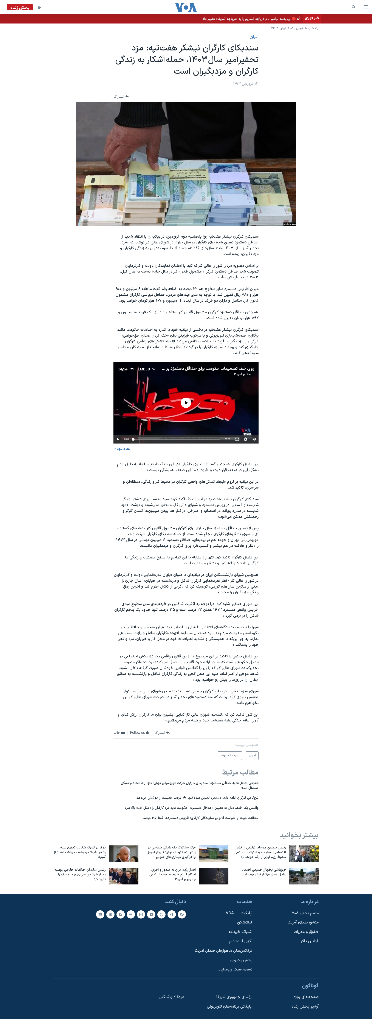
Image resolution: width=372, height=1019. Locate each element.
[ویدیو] (39, 7)
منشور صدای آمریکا (303, 922)
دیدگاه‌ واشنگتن (171, 997)
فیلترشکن (244, 922)
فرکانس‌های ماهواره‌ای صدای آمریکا (223, 951)
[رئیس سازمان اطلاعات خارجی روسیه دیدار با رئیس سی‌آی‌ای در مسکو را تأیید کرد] (123, 876)
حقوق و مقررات (306, 932)
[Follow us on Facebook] (182, 914)
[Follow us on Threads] (131, 914)
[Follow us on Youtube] (151, 914)
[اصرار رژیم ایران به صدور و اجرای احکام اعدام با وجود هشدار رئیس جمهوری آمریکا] (213, 876)
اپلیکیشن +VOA (239, 913)
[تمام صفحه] (237, 439)
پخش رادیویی (241, 960)
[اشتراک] (100, 914)
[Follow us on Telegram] (171, 914)
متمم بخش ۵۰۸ (305, 913)
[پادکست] (110, 914)
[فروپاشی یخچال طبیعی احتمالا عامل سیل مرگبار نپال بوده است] (304, 876)
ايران (254, 37)
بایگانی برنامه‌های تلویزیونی (229, 1007)
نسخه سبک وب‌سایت (235, 969)
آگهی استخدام (240, 941)
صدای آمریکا (242, 374)
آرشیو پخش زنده (305, 1007)
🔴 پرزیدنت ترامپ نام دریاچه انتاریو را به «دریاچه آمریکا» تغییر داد (249, 19)
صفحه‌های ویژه (306, 997)
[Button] (121, 96)
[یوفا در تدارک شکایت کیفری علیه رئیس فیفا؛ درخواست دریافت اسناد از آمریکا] (123, 853)
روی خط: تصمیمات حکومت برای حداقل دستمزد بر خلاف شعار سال (196, 368)
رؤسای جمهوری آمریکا (233, 997)
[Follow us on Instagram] (141, 914)
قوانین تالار (310, 941)
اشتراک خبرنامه (240, 932)
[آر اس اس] (120, 914)
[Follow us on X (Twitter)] (161, 914)
